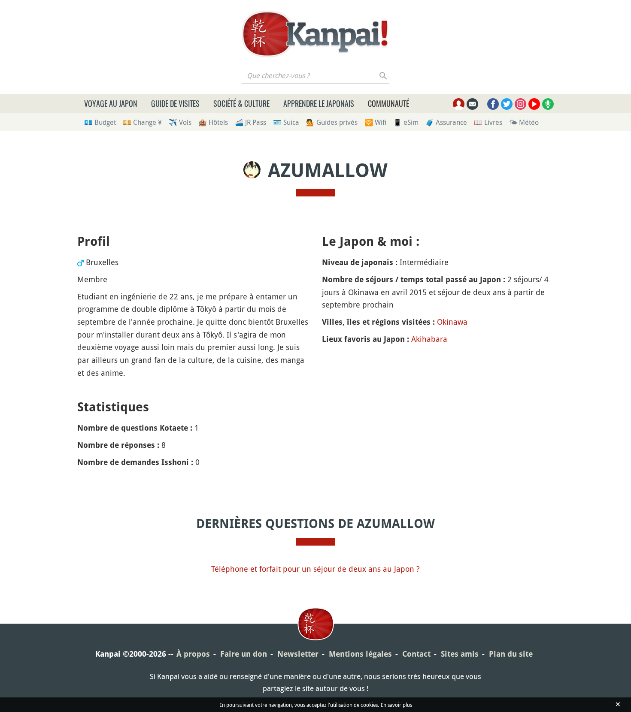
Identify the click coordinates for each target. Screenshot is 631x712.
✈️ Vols (180, 122)
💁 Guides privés (332, 122)
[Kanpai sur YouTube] (534, 104)
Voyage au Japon (110, 103)
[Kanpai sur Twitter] (507, 104)
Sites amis (460, 653)
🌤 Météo (524, 122)
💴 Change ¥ (142, 122)
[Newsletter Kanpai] (472, 104)
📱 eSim (406, 122)
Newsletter (298, 653)
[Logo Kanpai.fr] (315, 33)
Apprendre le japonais (318, 103)
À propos (193, 653)
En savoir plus (396, 704)
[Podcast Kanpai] (548, 104)
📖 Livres (488, 122)
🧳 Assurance (446, 122)
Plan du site (511, 653)
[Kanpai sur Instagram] (520, 104)
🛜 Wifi (375, 122)
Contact (416, 653)
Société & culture (241, 103)
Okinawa (452, 322)
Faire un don (243, 653)
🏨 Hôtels (213, 122)
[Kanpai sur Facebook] (493, 104)
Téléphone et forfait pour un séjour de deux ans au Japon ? (315, 569)
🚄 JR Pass (250, 122)
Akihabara (429, 339)
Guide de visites (175, 103)
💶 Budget (100, 122)
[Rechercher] (383, 75)
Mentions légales (360, 653)
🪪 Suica (286, 122)
